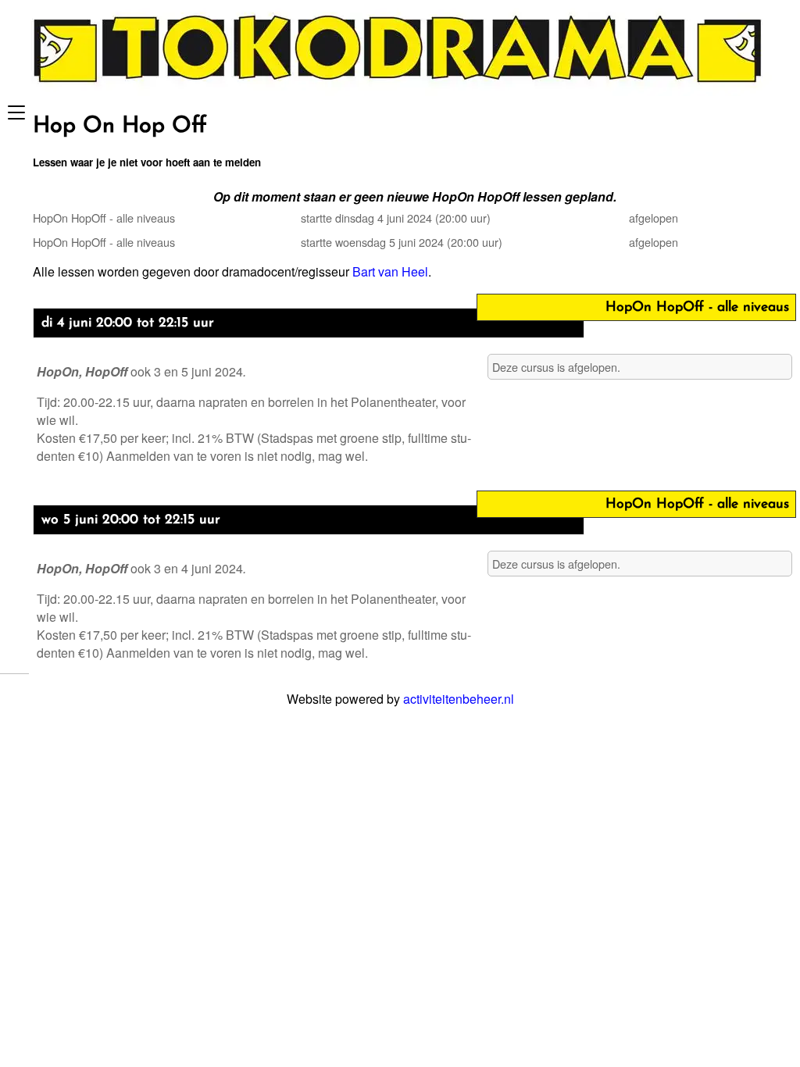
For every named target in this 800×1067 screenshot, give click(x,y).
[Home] (400, 91)
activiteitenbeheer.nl (458, 699)
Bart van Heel (390, 271)
